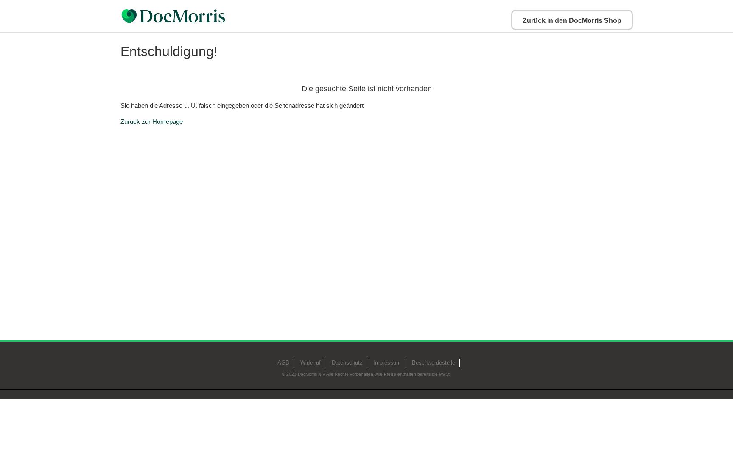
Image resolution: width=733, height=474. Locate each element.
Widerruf (310, 362)
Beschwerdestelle (433, 362)
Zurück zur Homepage (151, 121)
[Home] (194, 16)
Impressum (387, 362)
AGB (283, 362)
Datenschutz (347, 362)
